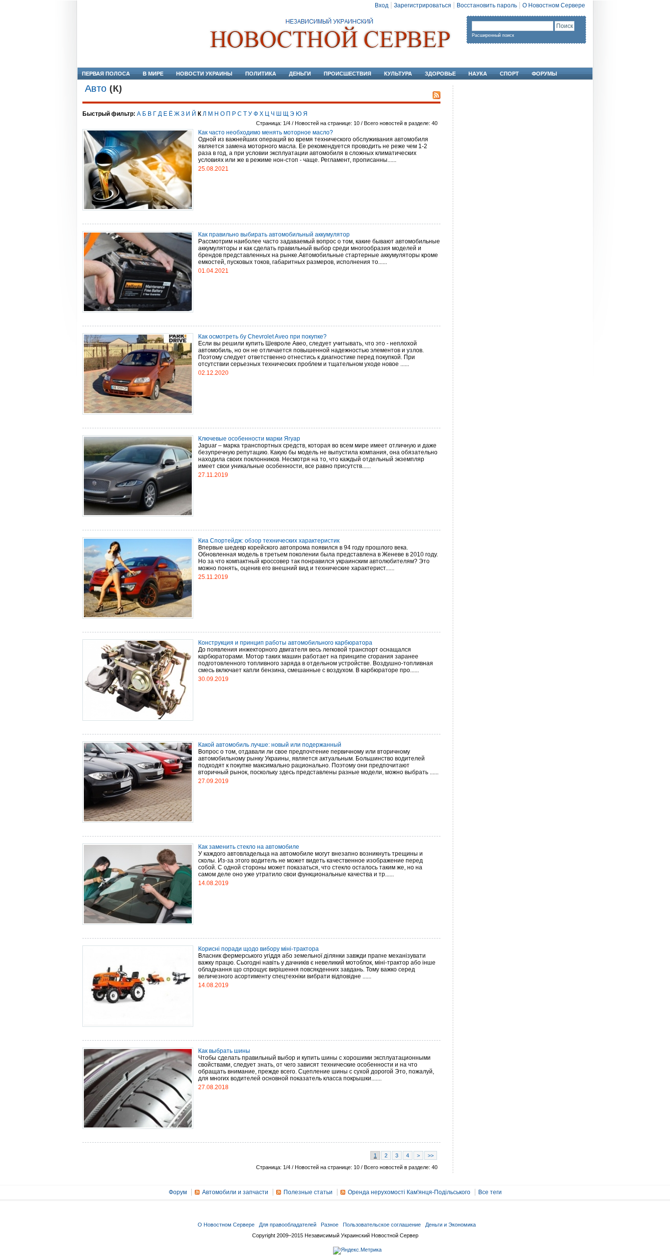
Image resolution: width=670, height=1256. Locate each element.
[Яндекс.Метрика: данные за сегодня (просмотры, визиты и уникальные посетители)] (357, 1251)
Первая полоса (106, 74)
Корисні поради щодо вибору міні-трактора (258, 948)
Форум (178, 1192)
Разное (329, 1225)
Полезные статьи (308, 1192)
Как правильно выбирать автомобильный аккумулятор (274, 234)
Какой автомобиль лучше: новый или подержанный (269, 744)
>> (431, 1155)
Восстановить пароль (487, 5)
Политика (260, 74)
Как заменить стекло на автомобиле (248, 846)
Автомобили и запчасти (235, 1192)
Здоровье (440, 74)
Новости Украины (204, 74)
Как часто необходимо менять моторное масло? (265, 132)
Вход (381, 5)
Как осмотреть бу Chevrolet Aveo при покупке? (262, 336)
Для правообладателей (287, 1225)
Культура (398, 74)
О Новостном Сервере (553, 5)
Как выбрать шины (224, 1050)
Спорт (509, 74)
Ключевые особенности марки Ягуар (249, 438)
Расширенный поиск (493, 35)
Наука (477, 74)
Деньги (300, 74)
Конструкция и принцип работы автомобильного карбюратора (285, 642)
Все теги (490, 1192)
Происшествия (347, 74)
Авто (95, 88)
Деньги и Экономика (450, 1225)
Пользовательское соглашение (382, 1225)
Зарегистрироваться (422, 5)
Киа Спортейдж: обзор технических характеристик (268, 540)
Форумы (544, 74)
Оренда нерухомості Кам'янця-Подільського (409, 1192)
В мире (153, 74)
